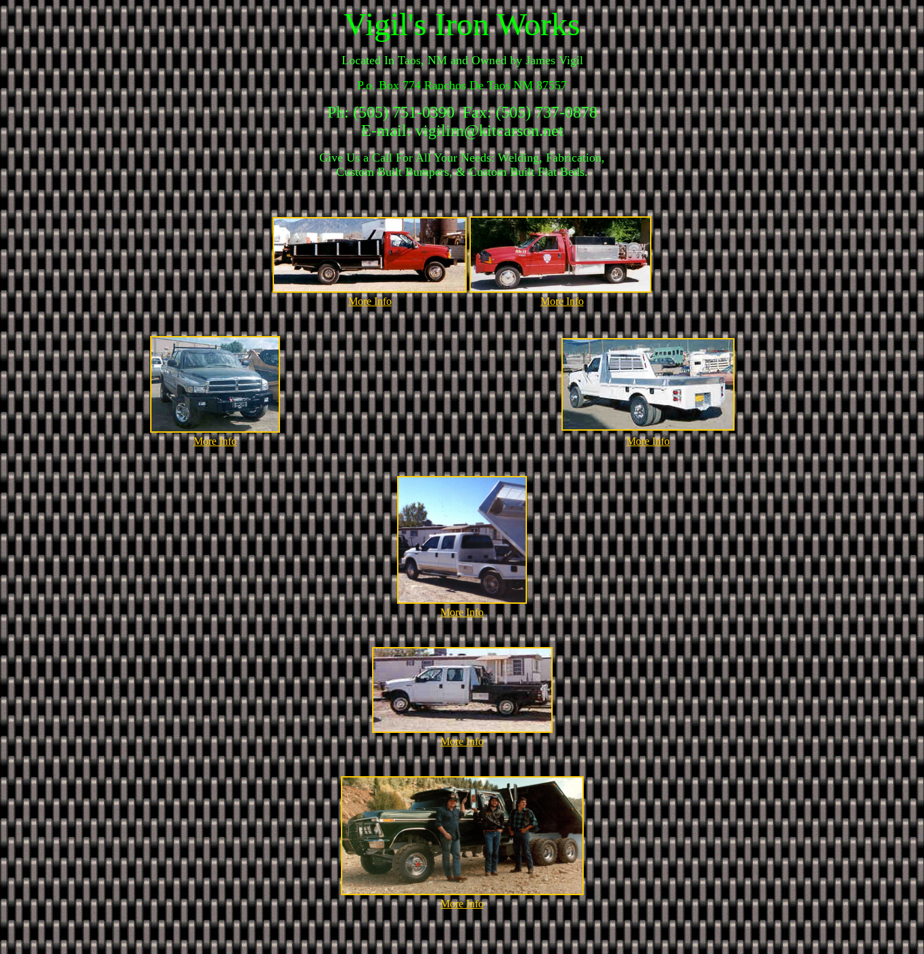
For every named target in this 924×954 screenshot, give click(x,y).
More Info (370, 301)
